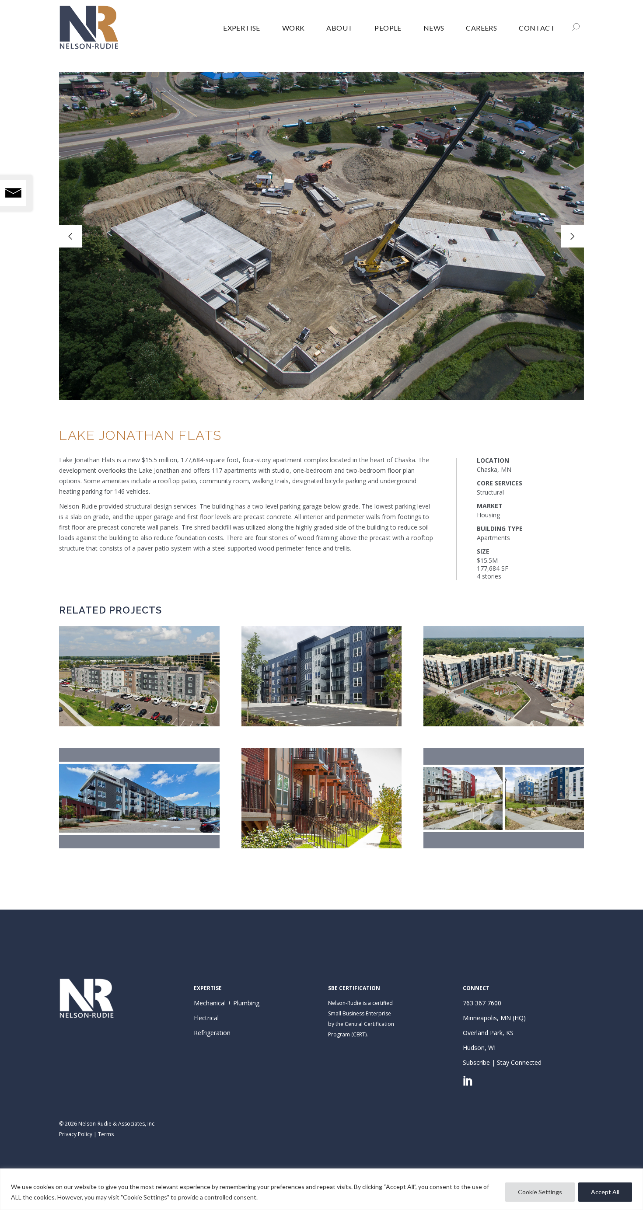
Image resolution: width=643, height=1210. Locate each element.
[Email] (13, 193)
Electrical (206, 1018)
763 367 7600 (482, 1003)
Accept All (605, 1192)
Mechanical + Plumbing (226, 1003)
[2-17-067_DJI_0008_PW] (321, 236)
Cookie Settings (540, 1192)
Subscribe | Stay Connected (502, 1062)
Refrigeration (212, 1033)
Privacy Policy (75, 1134)
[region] (321, 1189)
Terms (106, 1134)
